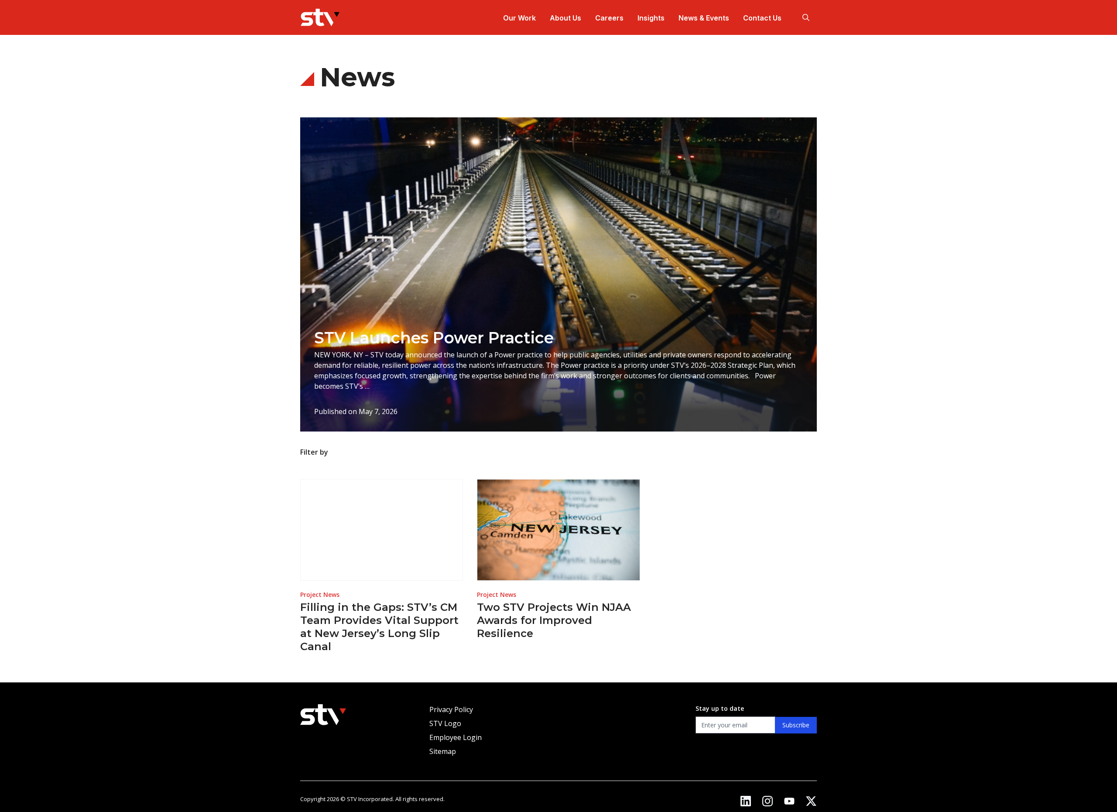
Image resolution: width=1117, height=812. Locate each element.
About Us (565, 18)
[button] (805, 17)
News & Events (703, 18)
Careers (609, 18)
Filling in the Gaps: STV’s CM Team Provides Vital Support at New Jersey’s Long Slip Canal (379, 627)
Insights (651, 18)
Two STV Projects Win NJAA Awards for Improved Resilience (554, 620)
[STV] (320, 17)
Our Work (519, 18)
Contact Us (762, 18)
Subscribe (795, 725)
